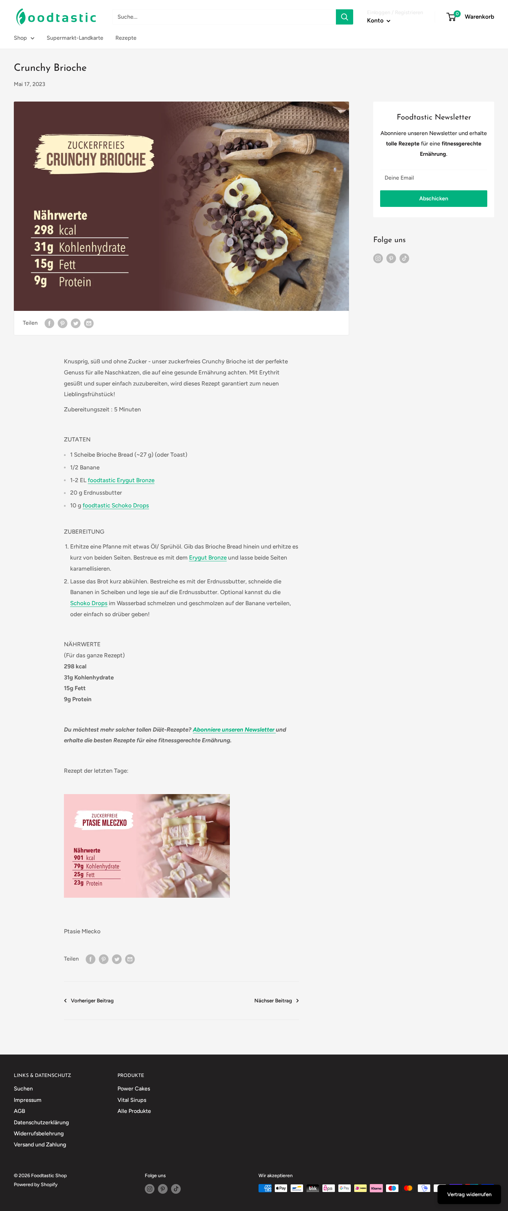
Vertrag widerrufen (469, 1194)
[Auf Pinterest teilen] (62, 323)
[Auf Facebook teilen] (49, 323)
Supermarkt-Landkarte (75, 38)
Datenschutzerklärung (41, 1122)
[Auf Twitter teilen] (76, 323)
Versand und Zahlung (40, 1144)
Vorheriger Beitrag (92, 1001)
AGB (19, 1111)
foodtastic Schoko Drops (116, 505)
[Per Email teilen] (89, 323)
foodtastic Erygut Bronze (121, 480)
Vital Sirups (131, 1100)
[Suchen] (344, 17)
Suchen (23, 1088)
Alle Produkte (134, 1111)
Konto (376, 20)
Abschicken (433, 198)
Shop (20, 38)
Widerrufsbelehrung (39, 1133)
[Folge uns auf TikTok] (404, 258)
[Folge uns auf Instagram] (378, 258)
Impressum (27, 1100)
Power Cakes (133, 1088)
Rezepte (126, 38)
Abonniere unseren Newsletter (233, 729)
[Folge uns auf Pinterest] (391, 258)
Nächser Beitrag (273, 1001)
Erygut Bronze (208, 557)
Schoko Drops (88, 603)
